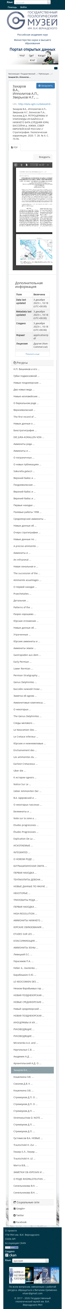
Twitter (20, 1215)
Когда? (42, 55)
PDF (15, 147)
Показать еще (33, 354)
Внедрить (44, 157)
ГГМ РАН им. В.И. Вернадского (22, 1234)
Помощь (12, 7)
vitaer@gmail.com (32, 1293)
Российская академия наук (32, 34)
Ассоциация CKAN (15, 1243)
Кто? (32, 60)
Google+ (20, 1208)
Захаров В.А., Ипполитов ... (19, 77)
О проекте (11, 1230)
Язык (9, 2)
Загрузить (46, 85)
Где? (31, 55)
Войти (23, 7)
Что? (22, 55)
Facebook (21, 1222)
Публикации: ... (45, 74)
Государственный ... (29, 74)
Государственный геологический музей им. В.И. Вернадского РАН (33, 1301)
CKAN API (10, 1238)
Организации (13, 74)
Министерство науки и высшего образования (32, 41)
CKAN (10, 1255)
